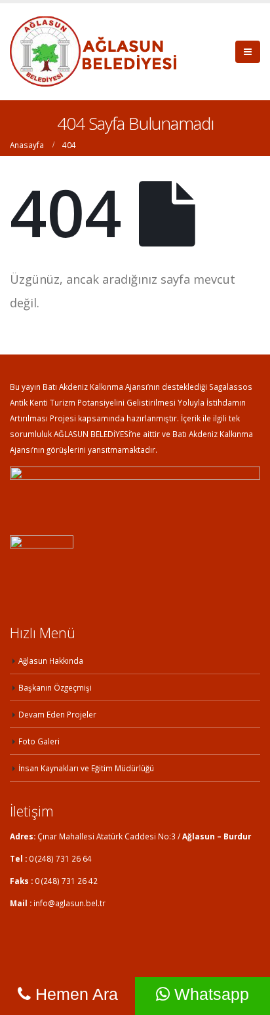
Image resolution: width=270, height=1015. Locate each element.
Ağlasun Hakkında (50, 660)
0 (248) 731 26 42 (66, 880)
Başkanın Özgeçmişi (55, 687)
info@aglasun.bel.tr (69, 903)
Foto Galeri (39, 741)
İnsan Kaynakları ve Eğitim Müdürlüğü (86, 768)
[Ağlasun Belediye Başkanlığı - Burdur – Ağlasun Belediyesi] (93, 51)
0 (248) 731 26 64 (60, 858)
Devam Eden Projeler (57, 714)
